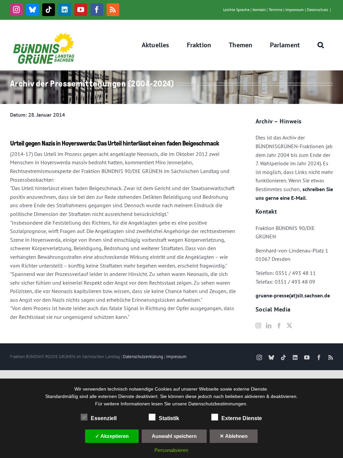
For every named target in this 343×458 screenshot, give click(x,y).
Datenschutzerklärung (143, 356)
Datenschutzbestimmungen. (218, 403)
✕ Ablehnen (234, 436)
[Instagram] (258, 325)
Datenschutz (317, 9)
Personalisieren (171, 450)
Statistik (169, 418)
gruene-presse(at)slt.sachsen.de (293, 295)
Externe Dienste (241, 418)
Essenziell (104, 418)
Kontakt (259, 9)
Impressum (294, 9)
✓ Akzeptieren (112, 436)
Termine (275, 9)
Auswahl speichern (174, 436)
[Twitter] (289, 325)
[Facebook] (279, 325)
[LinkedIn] (268, 325)
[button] (321, 45)
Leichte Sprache (236, 9)
